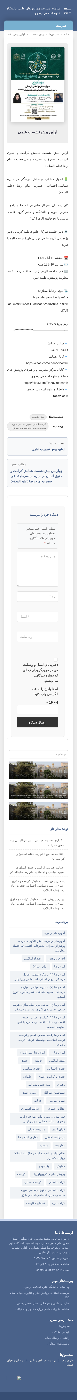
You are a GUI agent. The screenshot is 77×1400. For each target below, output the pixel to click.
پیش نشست (37, 34)
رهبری (61, 1084)
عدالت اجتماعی (55, 1108)
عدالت (38, 1100)
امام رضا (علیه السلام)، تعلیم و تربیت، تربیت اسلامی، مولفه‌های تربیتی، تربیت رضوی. (41, 1039)
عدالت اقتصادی (30, 1108)
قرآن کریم (58, 1129)
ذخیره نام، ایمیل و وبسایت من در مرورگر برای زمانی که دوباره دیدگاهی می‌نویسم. (40, 672)
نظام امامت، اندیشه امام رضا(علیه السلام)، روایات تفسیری (39, 1156)
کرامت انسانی (33, 1182)
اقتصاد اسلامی (32, 958)
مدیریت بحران (36, 1129)
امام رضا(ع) (40, 966)
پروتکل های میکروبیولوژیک (49, 1174)
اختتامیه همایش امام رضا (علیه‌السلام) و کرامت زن (40, 856)
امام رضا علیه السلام (32, 1052)
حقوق (24, 1060)
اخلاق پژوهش (56, 958)
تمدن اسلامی (57, 1060)
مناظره (43, 1145)
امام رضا (59, 966)
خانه (66, 34)
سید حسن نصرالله (39, 1084)
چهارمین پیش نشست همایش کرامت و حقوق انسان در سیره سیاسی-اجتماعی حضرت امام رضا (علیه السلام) (37, 903)
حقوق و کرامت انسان (52, 1076)
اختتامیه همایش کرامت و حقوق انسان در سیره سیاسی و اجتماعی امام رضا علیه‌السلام (37, 870)
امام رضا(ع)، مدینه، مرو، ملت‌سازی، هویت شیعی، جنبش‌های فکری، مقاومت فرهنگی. (39, 1007)
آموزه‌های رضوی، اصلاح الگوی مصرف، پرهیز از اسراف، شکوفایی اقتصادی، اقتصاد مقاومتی (39, 945)
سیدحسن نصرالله (54, 1092)
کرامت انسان (57, 1182)
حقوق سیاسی (31, 1068)
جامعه (38, 1060)
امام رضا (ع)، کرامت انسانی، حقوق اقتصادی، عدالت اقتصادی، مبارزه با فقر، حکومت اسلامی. (41, 1022)
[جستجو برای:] (36, 754)
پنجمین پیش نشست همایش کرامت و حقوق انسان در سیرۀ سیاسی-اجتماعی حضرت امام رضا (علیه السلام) (37, 885)
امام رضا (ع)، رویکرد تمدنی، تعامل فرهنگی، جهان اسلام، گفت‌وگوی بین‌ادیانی (39, 977)
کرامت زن (58, 1203)
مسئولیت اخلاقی (55, 1137)
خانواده (27, 1076)
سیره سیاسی (57, 1100)
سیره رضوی (29, 1092)
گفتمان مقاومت (35, 1203)
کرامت (21, 1174)
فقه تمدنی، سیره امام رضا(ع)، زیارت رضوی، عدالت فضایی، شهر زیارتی (42, 1119)
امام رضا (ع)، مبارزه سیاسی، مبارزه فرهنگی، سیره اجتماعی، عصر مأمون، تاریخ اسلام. (39, 992)
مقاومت (60, 1145)
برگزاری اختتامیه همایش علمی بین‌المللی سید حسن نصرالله (36, 843)
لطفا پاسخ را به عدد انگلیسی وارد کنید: (45, 691)
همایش (60, 1166)
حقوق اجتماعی (56, 1068)
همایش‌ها (54, 34)
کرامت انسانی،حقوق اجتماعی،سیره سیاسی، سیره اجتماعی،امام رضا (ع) (29, 426)
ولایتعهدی (43, 1166)
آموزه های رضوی (54, 933)
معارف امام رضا (28, 1137)
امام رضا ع (58, 1052)
